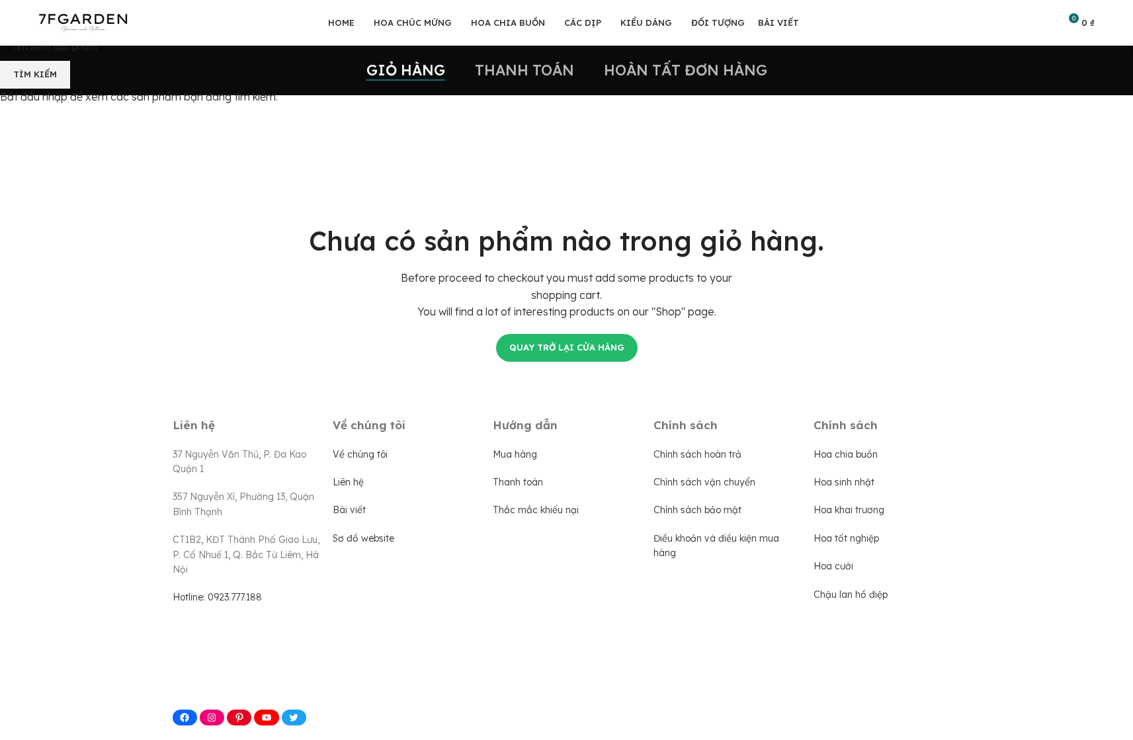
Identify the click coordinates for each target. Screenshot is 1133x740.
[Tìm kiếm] (1044, 23)
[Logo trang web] (83, 21)
